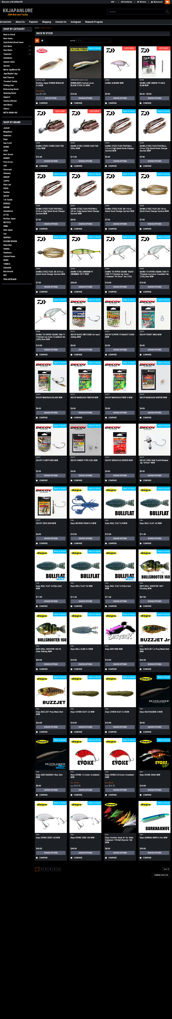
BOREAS (6, 203)
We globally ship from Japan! (13, 2)
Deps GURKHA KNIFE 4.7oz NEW (153, 837)
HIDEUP (6, 177)
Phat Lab (7, 184)
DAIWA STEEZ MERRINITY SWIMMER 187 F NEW (82, 273)
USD (112, 2)
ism (4, 234)
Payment (33, 21)
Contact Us (60, 21)
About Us (20, 21)
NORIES (6, 158)
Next (165, 869)
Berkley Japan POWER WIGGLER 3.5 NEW (50, 84)
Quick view (51, 76)
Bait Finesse (8, 77)
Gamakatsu (8, 211)
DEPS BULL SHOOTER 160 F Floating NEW (151, 587)
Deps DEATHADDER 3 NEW (151, 712)
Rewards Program (94, 21)
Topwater (7, 54)
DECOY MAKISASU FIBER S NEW (118, 397)
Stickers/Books (10, 101)
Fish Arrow (8, 162)
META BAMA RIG (10, 112)
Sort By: (73, 41)
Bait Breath (8, 271)
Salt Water (7, 105)
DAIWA (6, 147)
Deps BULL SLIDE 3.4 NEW (82, 649)
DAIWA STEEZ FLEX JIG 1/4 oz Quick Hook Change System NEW (119, 210)
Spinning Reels (9, 93)
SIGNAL (6, 249)
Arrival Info (5, 21)
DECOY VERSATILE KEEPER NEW (119, 460)
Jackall (6, 128)
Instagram (76, 21)
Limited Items (9, 256)
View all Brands (9, 279)
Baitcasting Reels (11, 89)
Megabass (7, 132)
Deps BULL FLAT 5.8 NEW (82, 586)
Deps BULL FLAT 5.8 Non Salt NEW (118, 587)
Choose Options (85, 98)
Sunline (6, 192)
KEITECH (7, 222)
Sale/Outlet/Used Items (13, 42)
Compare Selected (161, 875)
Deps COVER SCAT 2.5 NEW (83, 712)
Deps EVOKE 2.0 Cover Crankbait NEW (119, 776)
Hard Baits (7, 50)
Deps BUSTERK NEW (114, 649)
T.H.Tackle (7, 200)
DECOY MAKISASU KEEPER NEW (153, 397)
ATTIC (6, 215)
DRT (5, 275)
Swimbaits (7, 58)
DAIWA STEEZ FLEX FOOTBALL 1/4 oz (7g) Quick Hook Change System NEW (153, 148)
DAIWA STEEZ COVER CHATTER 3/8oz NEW (84, 147)
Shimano (7, 173)
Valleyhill (7, 268)
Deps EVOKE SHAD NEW (150, 775)
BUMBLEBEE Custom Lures (79, 80)
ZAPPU (6, 181)
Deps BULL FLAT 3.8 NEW (116, 523)
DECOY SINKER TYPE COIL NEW (84, 460)
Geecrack (7, 169)
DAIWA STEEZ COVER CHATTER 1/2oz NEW (50, 147)
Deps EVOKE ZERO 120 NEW (48, 837)
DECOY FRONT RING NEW (150, 334)
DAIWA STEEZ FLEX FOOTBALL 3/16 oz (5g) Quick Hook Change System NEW (50, 211)
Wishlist (143, 2)
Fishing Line (8, 85)
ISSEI (5, 150)
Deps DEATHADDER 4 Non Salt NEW (49, 776)
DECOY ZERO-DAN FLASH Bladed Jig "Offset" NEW (154, 461)
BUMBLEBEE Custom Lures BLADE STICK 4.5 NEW (82, 84)
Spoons (6, 66)
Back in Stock (9, 34)
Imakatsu (7, 135)
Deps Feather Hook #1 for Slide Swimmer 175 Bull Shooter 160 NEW (119, 840)
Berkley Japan (9, 218)
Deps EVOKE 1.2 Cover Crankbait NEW (85, 776)
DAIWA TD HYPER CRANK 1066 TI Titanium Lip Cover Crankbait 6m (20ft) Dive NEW (50, 337)
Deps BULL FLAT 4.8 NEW (151, 523)
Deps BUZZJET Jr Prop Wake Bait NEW (154, 650)
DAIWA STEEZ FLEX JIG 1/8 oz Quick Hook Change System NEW (154, 210)
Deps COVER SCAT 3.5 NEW (117, 712)
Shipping (46, 21)
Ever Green (8, 154)
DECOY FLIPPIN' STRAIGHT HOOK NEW (119, 335)
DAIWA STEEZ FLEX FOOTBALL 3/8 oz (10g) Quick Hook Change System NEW (85, 211)
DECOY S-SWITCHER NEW (47, 460)
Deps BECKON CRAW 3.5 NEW (83, 523)
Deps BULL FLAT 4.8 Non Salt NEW (49, 587)
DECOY (6, 196)
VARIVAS (7, 237)
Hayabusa (7, 252)
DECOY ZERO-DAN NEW (46, 523)
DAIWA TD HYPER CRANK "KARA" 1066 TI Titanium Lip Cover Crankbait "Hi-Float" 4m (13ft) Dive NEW (119, 274)
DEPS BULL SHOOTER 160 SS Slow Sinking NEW (48, 650)
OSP (5, 166)
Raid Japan (8, 230)
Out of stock (50, 98)
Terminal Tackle (10, 81)
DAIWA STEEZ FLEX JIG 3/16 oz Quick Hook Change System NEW (50, 273)
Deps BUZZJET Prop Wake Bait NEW (49, 713)
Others (6, 109)
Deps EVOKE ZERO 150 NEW (83, 837)
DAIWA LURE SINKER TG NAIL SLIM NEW (152, 84)
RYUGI (5, 188)
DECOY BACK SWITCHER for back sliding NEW (85, 335)
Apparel (6, 97)
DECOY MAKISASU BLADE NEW (49, 397)
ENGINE (6, 207)
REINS (5, 260)
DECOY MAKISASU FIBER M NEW (84, 397)
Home (37, 28)
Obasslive (7, 245)
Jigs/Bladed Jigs (10, 73)
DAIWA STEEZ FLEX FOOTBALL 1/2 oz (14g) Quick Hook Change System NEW (119, 148)
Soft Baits (7, 46)
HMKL (5, 226)
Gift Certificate (126, 2)
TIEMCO (6, 264)
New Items (8, 38)
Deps (5, 139)
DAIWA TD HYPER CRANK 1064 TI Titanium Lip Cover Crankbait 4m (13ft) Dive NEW (154, 274)
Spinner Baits (9, 62)
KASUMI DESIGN (10, 241)
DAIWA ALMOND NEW (114, 83)
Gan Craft (7, 143)
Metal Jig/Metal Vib (11, 69)
